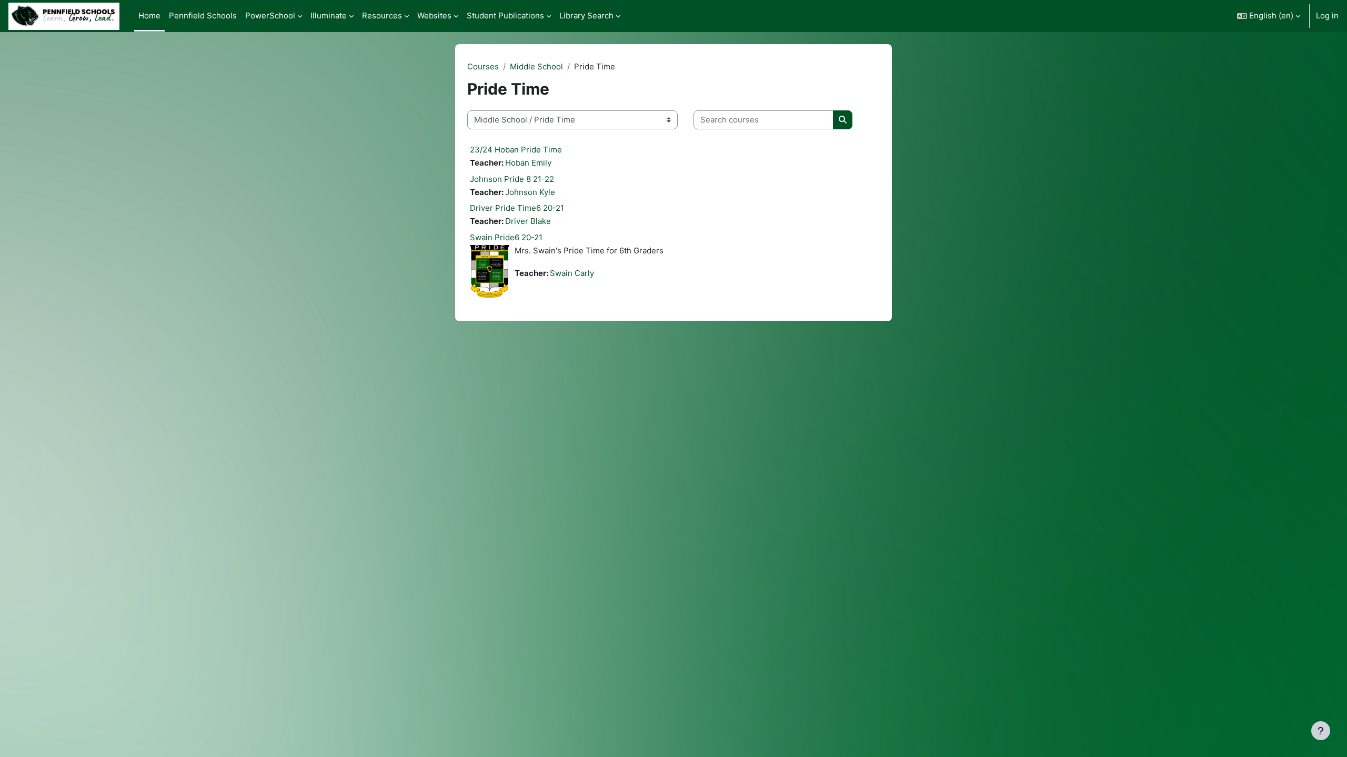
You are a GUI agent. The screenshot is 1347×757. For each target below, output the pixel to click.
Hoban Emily (528, 163)
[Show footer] (1320, 730)
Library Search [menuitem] (586, 16)
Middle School (536, 66)
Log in (1327, 16)
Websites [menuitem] (434, 16)
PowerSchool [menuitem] (270, 16)
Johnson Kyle (530, 192)
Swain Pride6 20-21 (506, 237)
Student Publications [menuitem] (505, 16)
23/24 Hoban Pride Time (516, 150)
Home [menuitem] (149, 16)
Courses (483, 66)
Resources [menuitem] (382, 16)
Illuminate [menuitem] (328, 16)
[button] (1268, 16)
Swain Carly (572, 273)
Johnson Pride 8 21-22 (512, 179)
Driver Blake (528, 221)
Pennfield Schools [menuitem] (203, 16)
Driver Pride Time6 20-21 (517, 208)
